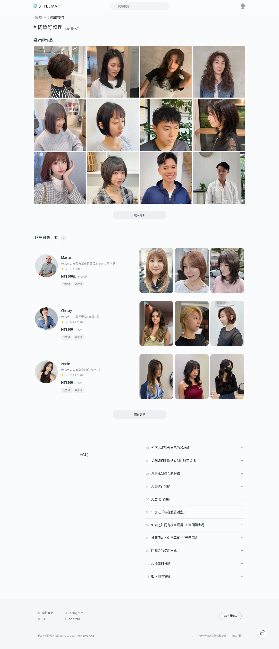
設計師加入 (230, 616)
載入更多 (139, 215)
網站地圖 (237, 636)
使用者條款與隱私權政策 (212, 636)
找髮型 (37, 17)
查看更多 (139, 414)
